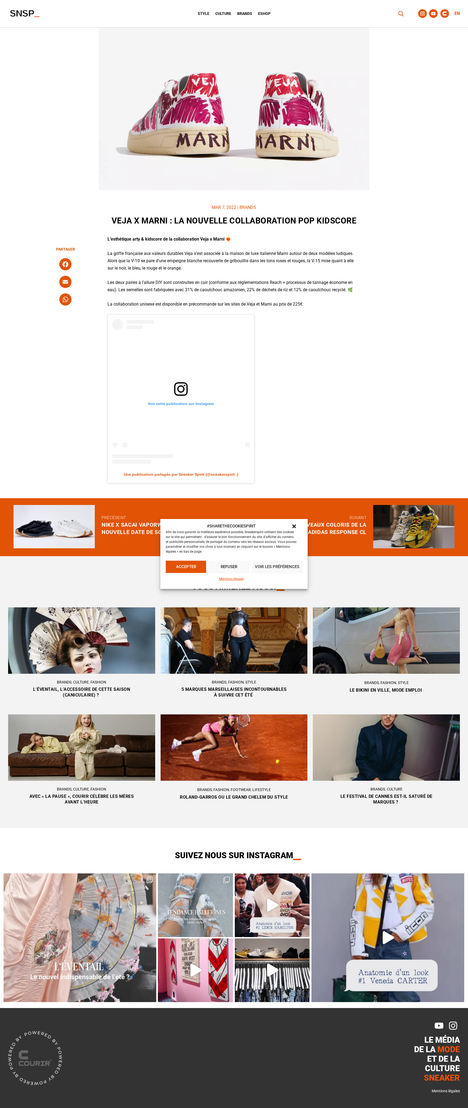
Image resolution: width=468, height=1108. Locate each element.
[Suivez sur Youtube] (433, 13)
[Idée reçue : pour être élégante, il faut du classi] (387, 937)
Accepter (186, 566)
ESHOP (264, 14)
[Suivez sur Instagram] (422, 13)
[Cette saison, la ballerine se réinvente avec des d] (195, 905)
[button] (294, 526)
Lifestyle (261, 790)
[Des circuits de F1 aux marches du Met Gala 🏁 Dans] (272, 905)
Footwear (241, 790)
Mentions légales (231, 579)
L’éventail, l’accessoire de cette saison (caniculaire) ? (81, 692)
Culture (223, 14)
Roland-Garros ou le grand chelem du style (234, 797)
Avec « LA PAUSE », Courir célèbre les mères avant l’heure (82, 799)
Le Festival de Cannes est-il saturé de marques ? (386, 799)
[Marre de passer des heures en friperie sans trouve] (272, 970)
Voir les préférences (277, 566)
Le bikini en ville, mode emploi (386, 690)
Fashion (98, 682)
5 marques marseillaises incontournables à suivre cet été (234, 692)
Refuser (229, 566)
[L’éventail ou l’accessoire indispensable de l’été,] (80, 937)
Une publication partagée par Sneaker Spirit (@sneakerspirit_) (181, 474)
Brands (244, 14)
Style (203, 14)
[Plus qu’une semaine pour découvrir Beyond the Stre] (195, 970)
